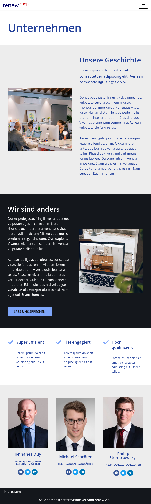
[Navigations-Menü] (143, 5)
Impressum (12, 492)
